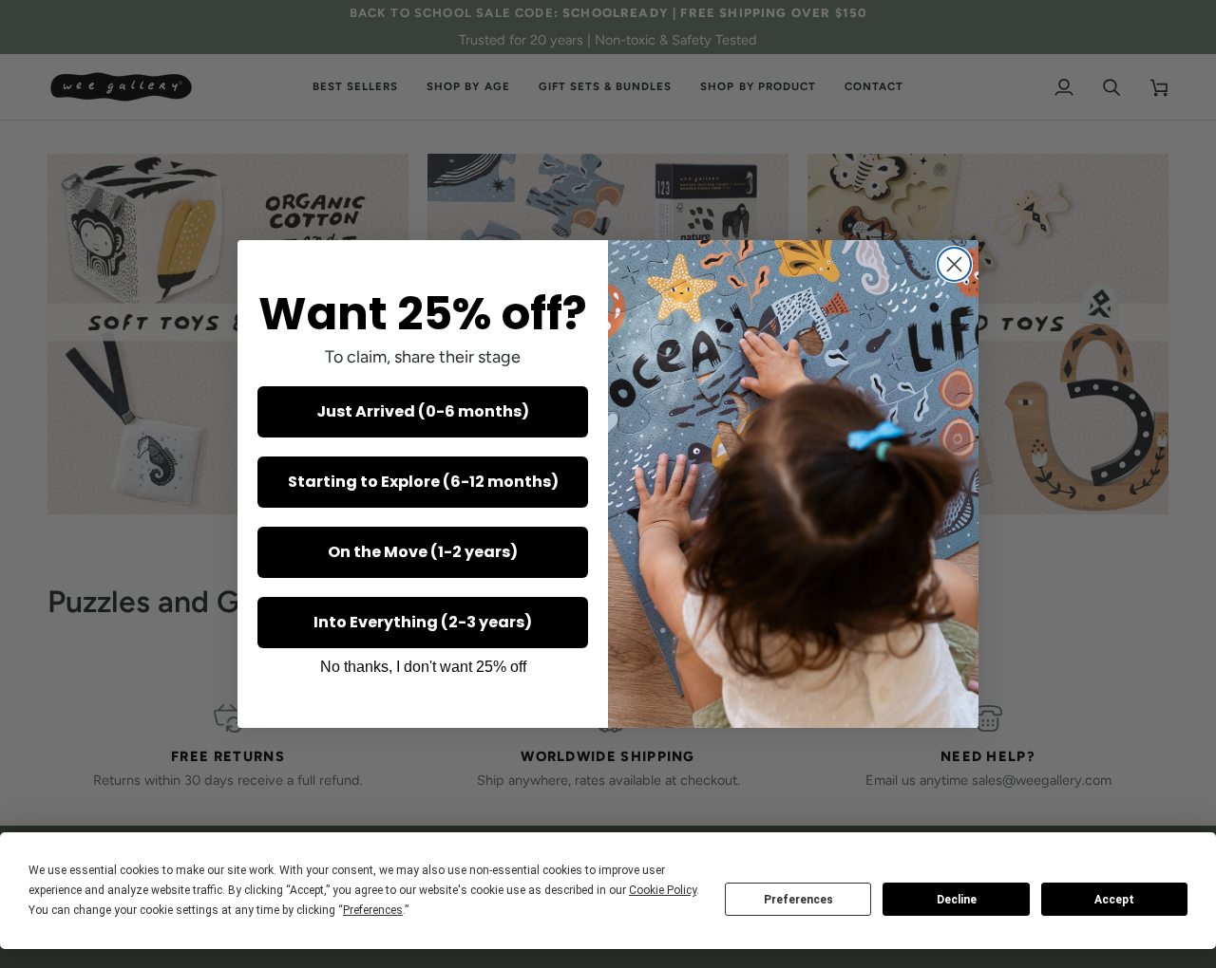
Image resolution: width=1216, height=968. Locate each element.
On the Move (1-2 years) (423, 552)
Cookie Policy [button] (662, 890)
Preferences (798, 899)
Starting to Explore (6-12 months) (423, 482)
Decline (957, 899)
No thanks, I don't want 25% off (423, 667)
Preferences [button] (373, 910)
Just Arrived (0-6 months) (422, 411)
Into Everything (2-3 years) (423, 622)
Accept (1114, 899)
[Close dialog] (954, 264)
